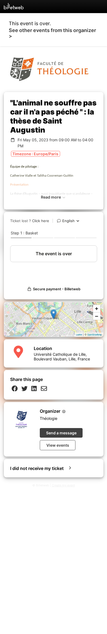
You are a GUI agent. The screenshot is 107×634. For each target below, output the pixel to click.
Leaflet (79, 334)
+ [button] (96, 308)
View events (57, 445)
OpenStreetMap (94, 334)
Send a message (61, 433)
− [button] (96, 316)
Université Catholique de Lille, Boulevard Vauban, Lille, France (62, 356)
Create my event (63, 485)
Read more (51, 197)
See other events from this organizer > (52, 33)
